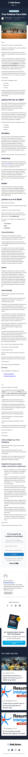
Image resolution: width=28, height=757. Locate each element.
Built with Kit (14, 563)
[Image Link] (2, 18)
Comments (9, 19)
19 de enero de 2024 (19, 17)
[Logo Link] (14, 2)
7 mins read (17, 19)
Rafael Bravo (8, 17)
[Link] (8, 605)
